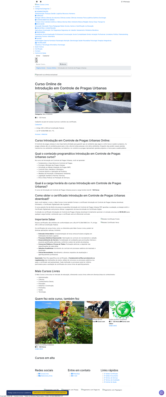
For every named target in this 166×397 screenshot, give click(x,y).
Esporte (46, 40)
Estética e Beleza (56, 22)
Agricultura (38, 30)
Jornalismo (109, 34)
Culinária (47, 22)
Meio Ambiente (73, 22)
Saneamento (81, 30)
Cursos (37, 6)
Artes (42, 22)
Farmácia (52, 40)
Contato (37, 51)
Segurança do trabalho (68, 30)
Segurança (57, 30)
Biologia (37, 18)
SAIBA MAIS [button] (39, 349)
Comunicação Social (70, 34)
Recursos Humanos (69, 13)
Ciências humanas (77, 18)
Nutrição (66, 40)
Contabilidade (81, 34)
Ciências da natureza (53, 18)
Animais (37, 22)
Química (96, 18)
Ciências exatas (65, 18)
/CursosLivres (44, 374)
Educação (38, 26)
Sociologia (102, 18)
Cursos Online (51, 68)
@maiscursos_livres (46, 376)
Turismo (44, 36)
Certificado (38, 49)
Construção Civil (48, 30)
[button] (37, 1)
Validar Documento (111, 376)
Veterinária (51, 36)
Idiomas (64, 22)
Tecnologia (61, 45)
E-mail (75, 376)
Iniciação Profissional (98, 34)
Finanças (48, 13)
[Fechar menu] (36, 58)
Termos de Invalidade (112, 380)
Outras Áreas (93, 22)
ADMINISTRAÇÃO (42, 11)
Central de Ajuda (40, 53)
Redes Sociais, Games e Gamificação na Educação (77, 26)
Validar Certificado (111, 374)
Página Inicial (40, 68)
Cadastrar (46, 56)
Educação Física (47, 26)
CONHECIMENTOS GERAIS (45, 20)
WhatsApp (76, 374)
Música (80, 22)
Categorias (38, 9)
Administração (39, 13)
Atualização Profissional (55, 34)
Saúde (80, 40)
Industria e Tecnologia (42, 45)
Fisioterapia (59, 40)
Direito (89, 34)
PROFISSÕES (40, 32)
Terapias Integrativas (104, 40)
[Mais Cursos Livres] (42, 4)
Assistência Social (41, 34)
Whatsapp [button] (126, 2)
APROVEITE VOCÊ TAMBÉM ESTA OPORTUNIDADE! (49, 392)
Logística (59, 13)
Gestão (53, 13)
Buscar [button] (63, 64)
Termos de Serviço (111, 378)
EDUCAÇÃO (40, 24)
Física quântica (88, 18)
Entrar (38, 56)
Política (115, 34)
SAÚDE (39, 38)
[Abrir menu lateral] (36, 61)
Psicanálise (86, 40)
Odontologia (74, 40)
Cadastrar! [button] (38, 124)
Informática (53, 45)
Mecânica (95, 30)
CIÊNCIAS (39, 15)
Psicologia (94, 40)
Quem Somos (39, 47)
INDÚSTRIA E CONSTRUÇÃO (46, 28)
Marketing (38, 36)
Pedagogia (56, 26)
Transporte (101, 22)
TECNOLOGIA (41, 43)
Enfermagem (39, 40)
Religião (85, 22)
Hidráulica (88, 30)
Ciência (43, 18)
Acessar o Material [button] (41, 134)
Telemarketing (123, 34)
